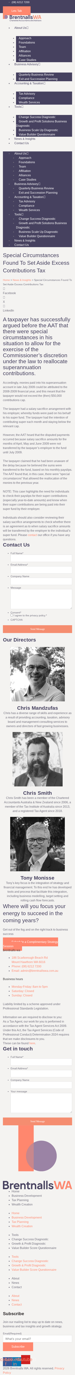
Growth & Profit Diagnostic (29, 1243)
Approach (25, 38)
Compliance (26, 98)
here (32, 1043)
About (15, 1278)
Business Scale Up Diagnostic (38, 130)
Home (6, 280)
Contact (17, 1287)
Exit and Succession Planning (38, 79)
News (15, 1282)
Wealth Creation (22, 1204)
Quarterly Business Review (36, 74)
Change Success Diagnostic (37, 117)
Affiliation (25, 51)
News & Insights (24, 138)
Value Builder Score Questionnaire (34, 1248)
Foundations (27, 42)
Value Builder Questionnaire (37, 134)
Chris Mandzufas (37, 708)
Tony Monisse (37, 878)
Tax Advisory (27, 93)
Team (22, 46)
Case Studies (27, 59)
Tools (17, 106)
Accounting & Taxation (28, 83)
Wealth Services (29, 102)
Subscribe (18, 1346)
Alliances (25, 55)
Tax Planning (20, 1200)
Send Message (37, 629)
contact (32, 535)
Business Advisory (26, 64)
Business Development (27, 1195)
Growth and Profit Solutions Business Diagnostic (41, 123)
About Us (20, 27)
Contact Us (21, 143)
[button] (37, 291)
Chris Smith (37, 793)
